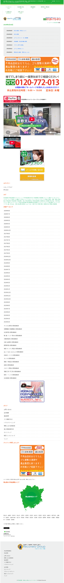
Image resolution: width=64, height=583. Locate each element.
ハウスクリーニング (9, 422)
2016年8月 (7, 266)
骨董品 (51, 204)
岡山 (51, 201)
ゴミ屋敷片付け (8, 12)
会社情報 (53, 1)
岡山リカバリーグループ (13, 202)
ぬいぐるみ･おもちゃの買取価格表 (13, 352)
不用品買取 (13, 201)
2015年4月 (7, 318)
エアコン (57, 197)
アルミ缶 (53, 197)
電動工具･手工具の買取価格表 (12, 371)
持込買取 (20, 204)
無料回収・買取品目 (45, 7)
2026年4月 (7, 223)
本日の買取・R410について (20, 30)
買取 (39, 204)
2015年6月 (7, 312)
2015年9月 (7, 302)
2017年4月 (7, 250)
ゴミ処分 (12, 199)
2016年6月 (7, 272)
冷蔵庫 (41, 201)
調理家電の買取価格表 (10, 345)
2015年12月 (7, 292)
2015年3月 (7, 322)
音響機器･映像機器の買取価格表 (13, 329)
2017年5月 (7, 246)
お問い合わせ (21, 12)
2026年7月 (7, 214)
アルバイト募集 (47, 197)
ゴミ (9, 199)
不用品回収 (8, 201)
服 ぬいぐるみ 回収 (29, 204)
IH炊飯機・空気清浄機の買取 (20, 41)
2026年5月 (7, 220)
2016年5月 (7, 276)
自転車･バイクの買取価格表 (12, 355)
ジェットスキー (27, 199)
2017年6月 (7, 243)
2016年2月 (7, 286)
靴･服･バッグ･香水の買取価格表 (13, 335)
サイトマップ (7, 432)
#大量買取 (41, 197)
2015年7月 (7, 308)
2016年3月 (7, 282)
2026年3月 (7, 227)
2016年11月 (7, 256)
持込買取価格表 (7, 550)
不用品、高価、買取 (52, 199)
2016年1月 (7, 289)
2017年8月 (7, 237)
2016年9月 (7, 263)
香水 (48, 204)
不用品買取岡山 (28, 201)
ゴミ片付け (21, 199)
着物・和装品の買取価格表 (11, 361)
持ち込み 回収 (13, 204)
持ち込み (6, 189)
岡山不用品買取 (22, 202)
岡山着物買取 (30, 202)
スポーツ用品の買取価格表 (11, 368)
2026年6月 (7, 217)
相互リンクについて (9, 435)
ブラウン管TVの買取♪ (19, 45)
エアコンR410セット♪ (19, 48)
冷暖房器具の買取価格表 (11, 339)
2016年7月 (7, 269)
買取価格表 (33, 7)
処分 (44, 201)
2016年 (56, 22)
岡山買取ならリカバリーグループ (40, 202)
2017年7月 (7, 240)
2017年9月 (7, 233)
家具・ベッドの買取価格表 (11, 374)
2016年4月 (7, 279)
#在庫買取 (36, 197)
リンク (6, 439)
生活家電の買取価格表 (10, 332)
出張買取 (48, 201)
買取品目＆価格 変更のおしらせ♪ (22, 52)
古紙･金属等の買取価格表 (11, 342)
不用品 (46, 199)
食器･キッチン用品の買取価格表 (13, 348)
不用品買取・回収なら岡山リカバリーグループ (27, 580)
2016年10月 (7, 259)
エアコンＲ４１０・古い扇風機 (21, 37)
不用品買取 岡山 (21, 201)
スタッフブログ (8, 187)
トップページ (8, 7)
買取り (42, 204)
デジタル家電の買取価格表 (11, 325)
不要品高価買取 (36, 201)
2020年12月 (7, 230)
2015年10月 (7, 299)
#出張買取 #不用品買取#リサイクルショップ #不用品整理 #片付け (19, 197)
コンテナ (6, 199)
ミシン (33, 199)
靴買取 (45, 204)
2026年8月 (7, 210)
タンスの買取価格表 (9, 358)
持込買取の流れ (20, 7)
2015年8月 (7, 305)
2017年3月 (7, 253)
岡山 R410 (55, 201)
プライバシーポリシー (9, 571)
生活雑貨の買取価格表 (10, 378)
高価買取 (55, 204)
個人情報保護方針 (9, 429)
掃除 (23, 204)
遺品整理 (6, 416)
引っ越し (8, 204)
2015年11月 (7, 295)
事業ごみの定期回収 (9, 425)
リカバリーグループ (39, 199)
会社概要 (6, 412)
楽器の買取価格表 (9, 365)
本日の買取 (16, 34)
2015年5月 (7, 315)
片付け (36, 204)
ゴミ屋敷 (17, 199)
